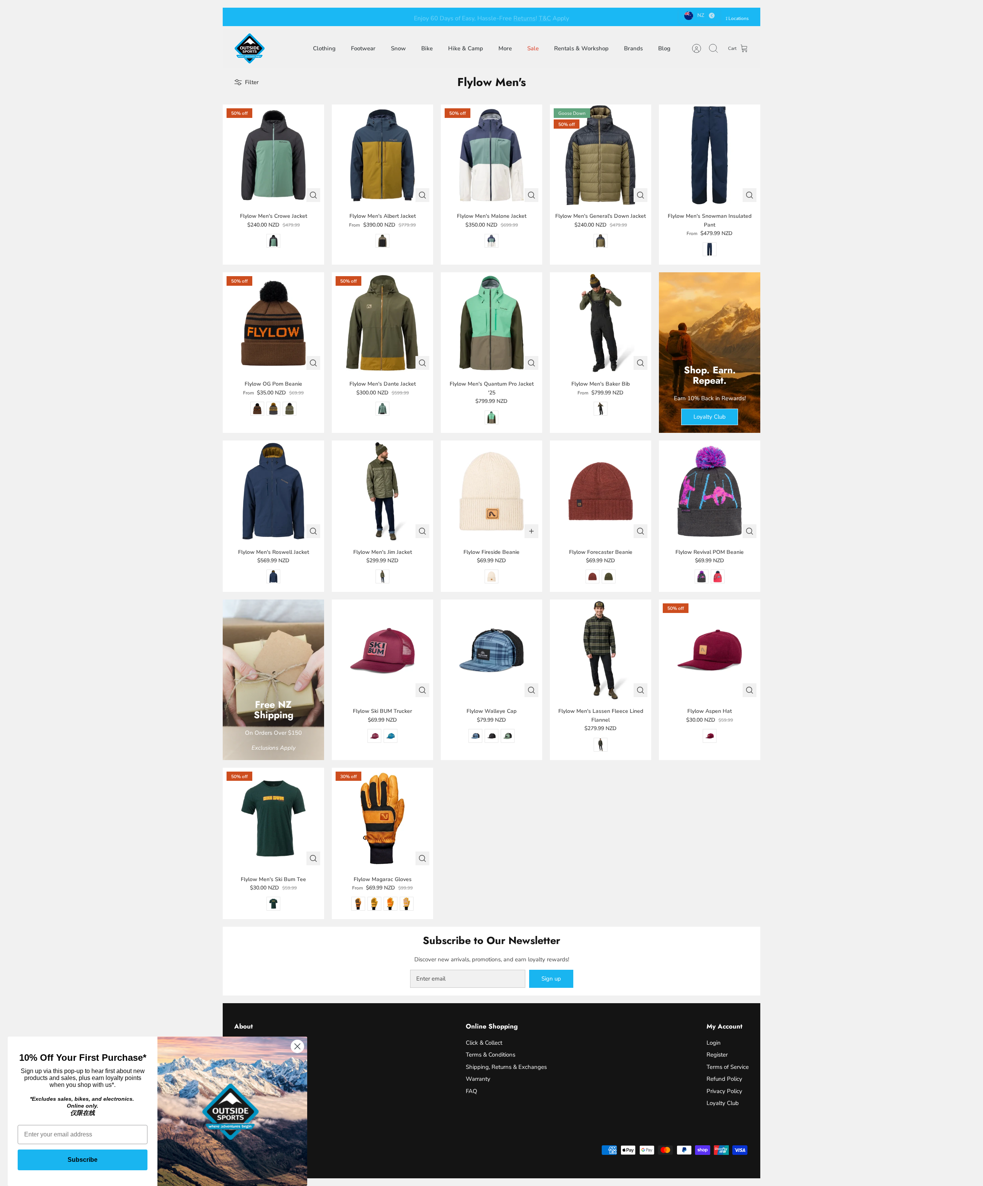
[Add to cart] (531, 531)
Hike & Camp (465, 48)
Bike (427, 48)
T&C (545, 17)
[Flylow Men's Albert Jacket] (382, 155)
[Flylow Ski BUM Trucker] (382, 650)
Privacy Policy (724, 1091)
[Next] (608, 17)
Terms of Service (728, 1067)
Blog (664, 48)
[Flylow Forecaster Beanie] (600, 491)
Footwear (363, 48)
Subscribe (83, 1159)
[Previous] (374, 17)
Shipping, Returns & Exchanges (506, 1067)
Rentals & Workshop (581, 48)
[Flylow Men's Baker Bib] (600, 323)
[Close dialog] (297, 1046)
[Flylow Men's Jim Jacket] (382, 491)
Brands (633, 48)
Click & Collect (484, 1043)
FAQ (471, 1091)
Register (717, 1054)
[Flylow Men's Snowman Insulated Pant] (709, 155)
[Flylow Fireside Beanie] (491, 491)
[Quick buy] (313, 195)
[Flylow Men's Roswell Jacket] (273, 491)
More (505, 48)
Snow (398, 48)
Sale (533, 48)
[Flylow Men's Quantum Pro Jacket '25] (491, 323)
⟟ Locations (737, 18)
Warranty (478, 1079)
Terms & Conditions (490, 1054)
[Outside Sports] (249, 48)
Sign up (551, 978)
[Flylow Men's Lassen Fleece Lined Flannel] (600, 650)
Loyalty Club (723, 1103)
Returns (524, 17)
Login (714, 1043)
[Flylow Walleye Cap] (491, 650)
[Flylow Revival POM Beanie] (709, 491)
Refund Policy (724, 1079)
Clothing (324, 48)
